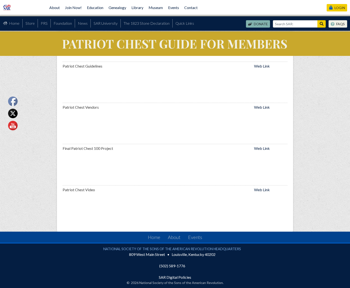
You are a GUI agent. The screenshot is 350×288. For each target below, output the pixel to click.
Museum (156, 7)
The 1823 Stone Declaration (147, 23)
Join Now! (73, 7)
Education (95, 7)
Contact (191, 7)
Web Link (262, 66)
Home (14, 23)
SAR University (106, 23)
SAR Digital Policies (175, 277)
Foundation (63, 23)
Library (137, 7)
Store (30, 23)
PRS (44, 23)
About (54, 7)
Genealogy (117, 7)
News (83, 23)
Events (173, 7)
